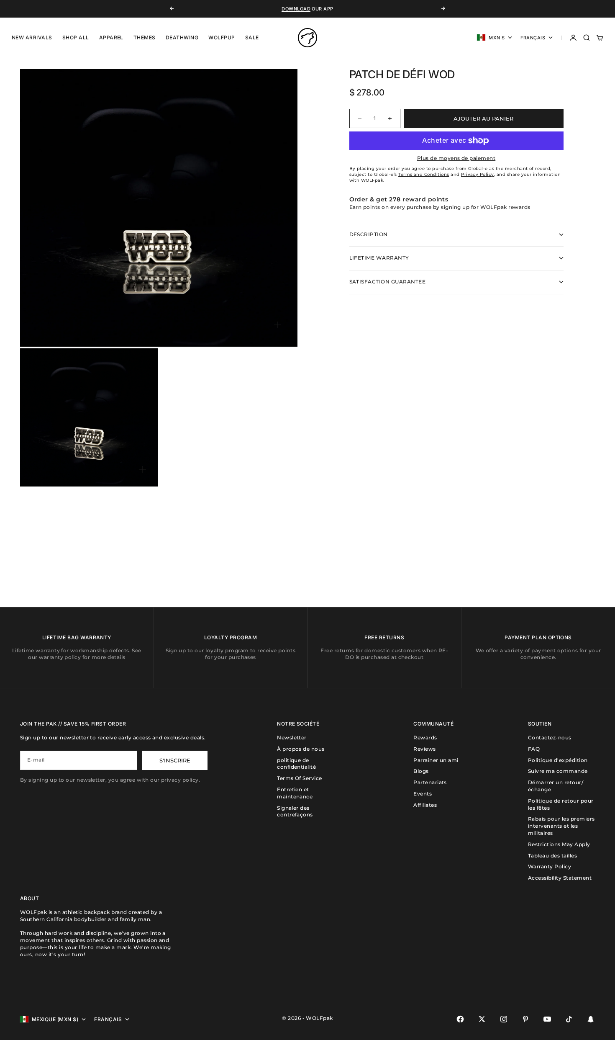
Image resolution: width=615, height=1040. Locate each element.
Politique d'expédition (558, 760)
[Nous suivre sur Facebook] (460, 1019)
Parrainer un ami (436, 760)
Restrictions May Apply (559, 844)
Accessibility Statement (560, 878)
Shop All (75, 37)
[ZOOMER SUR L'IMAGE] (277, 325)
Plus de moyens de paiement (456, 158)
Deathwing (182, 37)
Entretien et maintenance (295, 793)
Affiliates (425, 805)
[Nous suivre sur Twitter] (482, 1019)
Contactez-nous (549, 737)
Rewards (425, 737)
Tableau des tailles (552, 855)
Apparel (111, 37)
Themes (144, 37)
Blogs (420, 771)
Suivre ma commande (558, 771)
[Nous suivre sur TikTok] (569, 1019)
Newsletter (292, 737)
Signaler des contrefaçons (295, 811)
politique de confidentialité (296, 763)
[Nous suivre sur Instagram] (504, 1019)
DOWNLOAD (296, 9)
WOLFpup (221, 37)
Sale (252, 37)
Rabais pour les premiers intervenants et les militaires (561, 826)
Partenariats (430, 782)
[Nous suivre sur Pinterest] (525, 1019)
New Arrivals (32, 37)
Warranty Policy (549, 866)
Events (422, 793)
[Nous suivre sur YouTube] (547, 1019)
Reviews (424, 749)
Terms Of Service (299, 778)
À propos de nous (301, 749)
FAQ (534, 749)
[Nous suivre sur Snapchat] (591, 1019)
